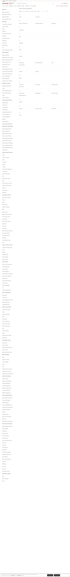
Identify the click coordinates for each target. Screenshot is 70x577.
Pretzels (4, 187)
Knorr (53, 62)
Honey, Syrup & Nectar (6, 136)
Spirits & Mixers (5, 478)
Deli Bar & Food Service (7, 214)
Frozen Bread (5, 269)
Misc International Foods (7, 352)
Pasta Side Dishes (5, 321)
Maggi (20, 78)
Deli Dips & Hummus (6, 221)
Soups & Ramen (5, 121)
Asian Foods (4, 342)
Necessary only (50, 575)
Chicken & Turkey (5, 359)
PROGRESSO (37, 93)
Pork (3, 366)
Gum (3, 176)
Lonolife (20, 71)
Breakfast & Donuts (6, 64)
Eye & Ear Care (5, 433)
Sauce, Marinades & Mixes (7, 145)
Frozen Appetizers (5, 266)
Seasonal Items (5, 259)
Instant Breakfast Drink (6, 90)
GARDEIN (21, 43)
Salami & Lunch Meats (6, 371)
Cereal (3, 88)
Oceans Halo (37, 84)
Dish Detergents (5, 402)
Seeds (3, 333)
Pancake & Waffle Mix (6, 93)
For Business (14, 0)
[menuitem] (4, 5)
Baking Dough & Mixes (6, 129)
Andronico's (37, 17)
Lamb (3, 364)
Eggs (3, 202)
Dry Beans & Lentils (6, 309)
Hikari (20, 49)
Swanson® (54, 108)
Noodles (4, 119)
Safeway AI (66, 5)
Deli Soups (4, 237)
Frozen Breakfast (5, 271)
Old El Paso (21, 86)
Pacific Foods (21, 93)
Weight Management (6, 392)
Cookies (3, 164)
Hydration (4, 36)
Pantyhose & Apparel (6, 452)
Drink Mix (4, 31)
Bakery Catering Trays (6, 62)
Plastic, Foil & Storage (6, 416)
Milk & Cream (5, 204)
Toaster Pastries (5, 97)
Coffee (3, 29)
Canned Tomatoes (6, 114)
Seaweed (4, 192)
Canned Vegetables (6, 116)
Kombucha (4, 40)
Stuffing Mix (4, 337)
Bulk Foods (4, 295)
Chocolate (4, 162)
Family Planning (5, 435)
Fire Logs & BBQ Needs (7, 405)
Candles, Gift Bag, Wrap (7, 247)
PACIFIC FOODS (55, 93)
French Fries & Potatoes (7, 264)
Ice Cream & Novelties (6, 290)
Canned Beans (5, 102)
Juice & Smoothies (5, 38)
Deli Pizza (4, 226)
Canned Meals (5, 107)
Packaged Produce (6, 304)
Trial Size (4, 461)
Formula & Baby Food (6, 19)
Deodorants (4, 431)
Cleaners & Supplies (6, 400)
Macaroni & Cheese (6, 314)
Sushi (3, 242)
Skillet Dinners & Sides (6, 335)
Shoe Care (4, 419)
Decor (3, 250)
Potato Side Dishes (6, 326)
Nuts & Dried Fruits (6, 302)
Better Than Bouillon (23, 23)
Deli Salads (4, 228)
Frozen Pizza (4, 283)
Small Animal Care (6, 471)
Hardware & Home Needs (7, 407)
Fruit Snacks (4, 171)
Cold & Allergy (5, 428)
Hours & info (10, 3)
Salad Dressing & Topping (7, 143)
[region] (35, 575)
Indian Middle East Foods (7, 347)
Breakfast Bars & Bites (6, 86)
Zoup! (20, 115)
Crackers (4, 166)
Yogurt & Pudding (5, 207)
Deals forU (58, 5)
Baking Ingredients (6, 131)
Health (7, 0)
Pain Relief (4, 449)
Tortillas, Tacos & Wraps (7, 81)
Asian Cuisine (4, 212)
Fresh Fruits (4, 297)
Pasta (3, 316)
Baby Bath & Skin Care (6, 14)
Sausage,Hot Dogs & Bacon (7, 373)
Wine (3, 481)
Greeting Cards (5, 254)
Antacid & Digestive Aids (7, 426)
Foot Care (4, 442)
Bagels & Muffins (5, 55)
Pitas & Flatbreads (6, 76)
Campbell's (21, 30)
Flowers (3, 252)
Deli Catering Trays (6, 216)
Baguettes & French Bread (7, 57)
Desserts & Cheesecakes (7, 73)
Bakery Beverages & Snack (7, 59)
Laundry (3, 412)
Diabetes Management (6, 381)
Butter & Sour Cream (6, 197)
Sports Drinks (5, 45)
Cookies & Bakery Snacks (7, 69)
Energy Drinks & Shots (6, 33)
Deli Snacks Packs (5, 235)
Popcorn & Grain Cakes (6, 185)
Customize (12, 575)
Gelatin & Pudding (6, 173)
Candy (3, 155)
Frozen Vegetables (6, 285)
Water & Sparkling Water (7, 50)
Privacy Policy (19, 575)
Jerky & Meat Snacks (6, 178)
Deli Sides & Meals (6, 233)
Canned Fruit (4, 105)
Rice (3, 328)
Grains (3, 312)
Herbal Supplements (6, 383)
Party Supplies (5, 257)
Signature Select (38, 108)
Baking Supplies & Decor (7, 133)
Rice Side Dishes (5, 330)
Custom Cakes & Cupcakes (7, 71)
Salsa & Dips (4, 190)
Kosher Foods (5, 349)
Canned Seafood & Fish (6, 112)
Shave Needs (4, 456)
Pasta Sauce (4, 319)
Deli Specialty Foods (6, 240)
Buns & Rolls (4, 66)
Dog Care (4, 469)
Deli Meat (4, 223)
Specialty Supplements (6, 388)
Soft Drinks (4, 43)
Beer (3, 476)
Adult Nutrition (5, 378)
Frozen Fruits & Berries (6, 276)
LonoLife (37, 71)
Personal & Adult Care (6, 454)
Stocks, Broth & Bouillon (7, 123)
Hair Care (4, 445)
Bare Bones (54, 23)
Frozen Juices (4, 278)
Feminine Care (5, 438)
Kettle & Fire (21, 62)
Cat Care (4, 466)
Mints (3, 180)
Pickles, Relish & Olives (7, 140)
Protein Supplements (6, 385)
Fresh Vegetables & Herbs (7, 300)
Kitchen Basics (22, 65)
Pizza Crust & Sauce (6, 323)
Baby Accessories (5, 12)
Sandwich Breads (5, 78)
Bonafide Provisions (39, 23)
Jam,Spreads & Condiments (7, 138)
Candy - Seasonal (5, 157)
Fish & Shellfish (5, 362)
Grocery (4, 0)
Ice (2, 287)
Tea (3, 47)
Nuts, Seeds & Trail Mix (7, 183)
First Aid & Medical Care (7, 440)
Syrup (3, 95)
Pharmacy (10, 0)
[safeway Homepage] (5, 3)
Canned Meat (5, 109)
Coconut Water (5, 26)
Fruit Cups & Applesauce (7, 169)
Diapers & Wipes (5, 17)
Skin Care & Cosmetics (6, 459)
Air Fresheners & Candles (7, 398)
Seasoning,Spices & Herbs (7, 147)
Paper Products (5, 414)
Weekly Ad (62, 5)
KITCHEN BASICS (38, 62)
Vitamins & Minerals (6, 390)
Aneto (20, 17)
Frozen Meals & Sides (6, 280)
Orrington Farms (55, 84)
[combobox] (35, 3)
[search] (53, 3)
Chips (3, 159)
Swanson (21, 108)
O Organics (21, 84)
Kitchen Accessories (6, 409)
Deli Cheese (4, 219)
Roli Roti (20, 102)
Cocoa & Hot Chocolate (7, 24)
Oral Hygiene (5, 447)
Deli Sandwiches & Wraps (7, 230)
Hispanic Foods (5, 345)
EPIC (20, 36)
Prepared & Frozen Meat (7, 369)
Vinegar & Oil (5, 150)
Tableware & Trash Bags (7, 421)
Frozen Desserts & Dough (7, 273)
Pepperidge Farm (22, 95)
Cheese (3, 200)
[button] (63, 3)
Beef (3, 357)
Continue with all (57, 575)
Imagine (20, 56)
